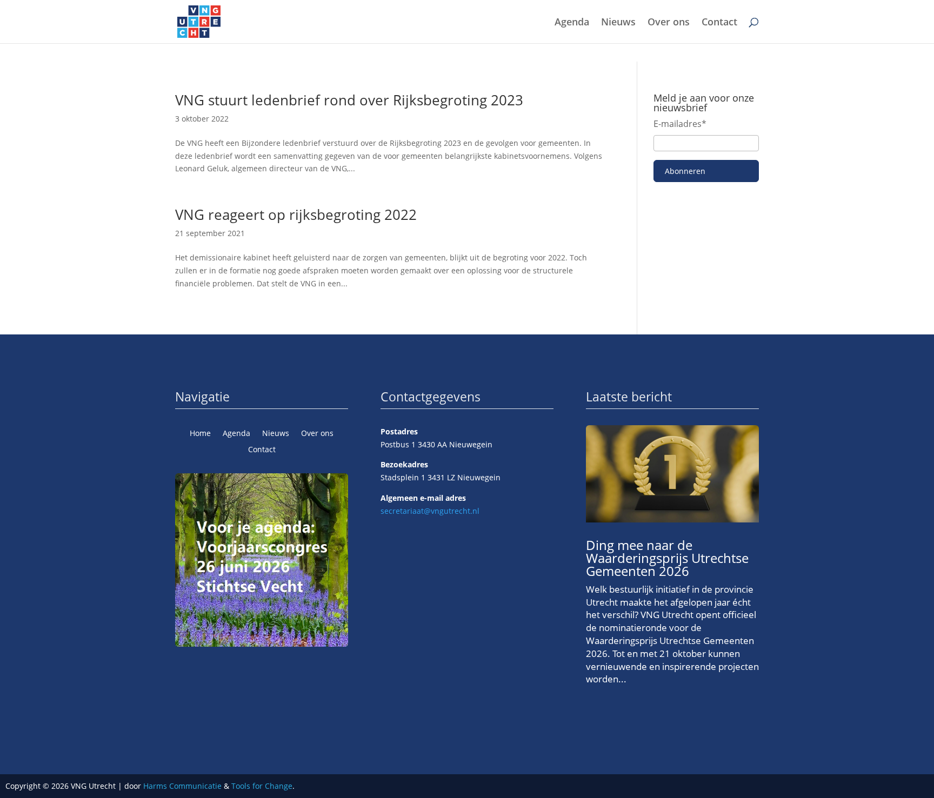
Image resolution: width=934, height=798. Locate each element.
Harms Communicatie (182, 786)
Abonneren (685, 171)
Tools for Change (261, 786)
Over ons (669, 23)
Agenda (572, 23)
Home (200, 434)
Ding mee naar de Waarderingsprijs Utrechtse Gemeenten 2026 (667, 558)
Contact (719, 23)
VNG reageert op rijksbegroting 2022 (296, 214)
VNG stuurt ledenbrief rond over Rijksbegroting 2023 (349, 100)
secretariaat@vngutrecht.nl (430, 511)
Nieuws (618, 23)
